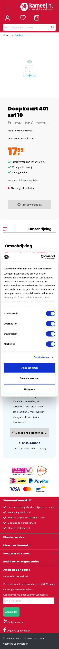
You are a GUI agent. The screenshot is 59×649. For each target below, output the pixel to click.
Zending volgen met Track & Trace (26, 517)
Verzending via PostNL (20, 512)
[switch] (50, 323)
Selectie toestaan (29, 378)
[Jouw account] (7, 17)
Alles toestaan (29, 367)
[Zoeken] (52, 27)
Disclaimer (39, 638)
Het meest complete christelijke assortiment (31, 507)
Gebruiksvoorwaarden (15, 594)
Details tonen (41, 357)
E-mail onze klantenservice (32, 432)
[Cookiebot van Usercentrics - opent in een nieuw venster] (41, 257)
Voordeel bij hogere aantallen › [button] (24, 180)
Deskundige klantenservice (22, 522)
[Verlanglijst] (23, 17)
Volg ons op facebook (18, 630)
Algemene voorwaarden (15, 643)
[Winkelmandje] (36, 18)
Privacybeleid (22, 589)
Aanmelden (11, 611)
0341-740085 (30, 443)
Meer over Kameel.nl (19, 528)
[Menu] (7, 6)
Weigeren (29, 389)
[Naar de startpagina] (36, 7)
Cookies (28, 638)
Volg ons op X (15, 622)
